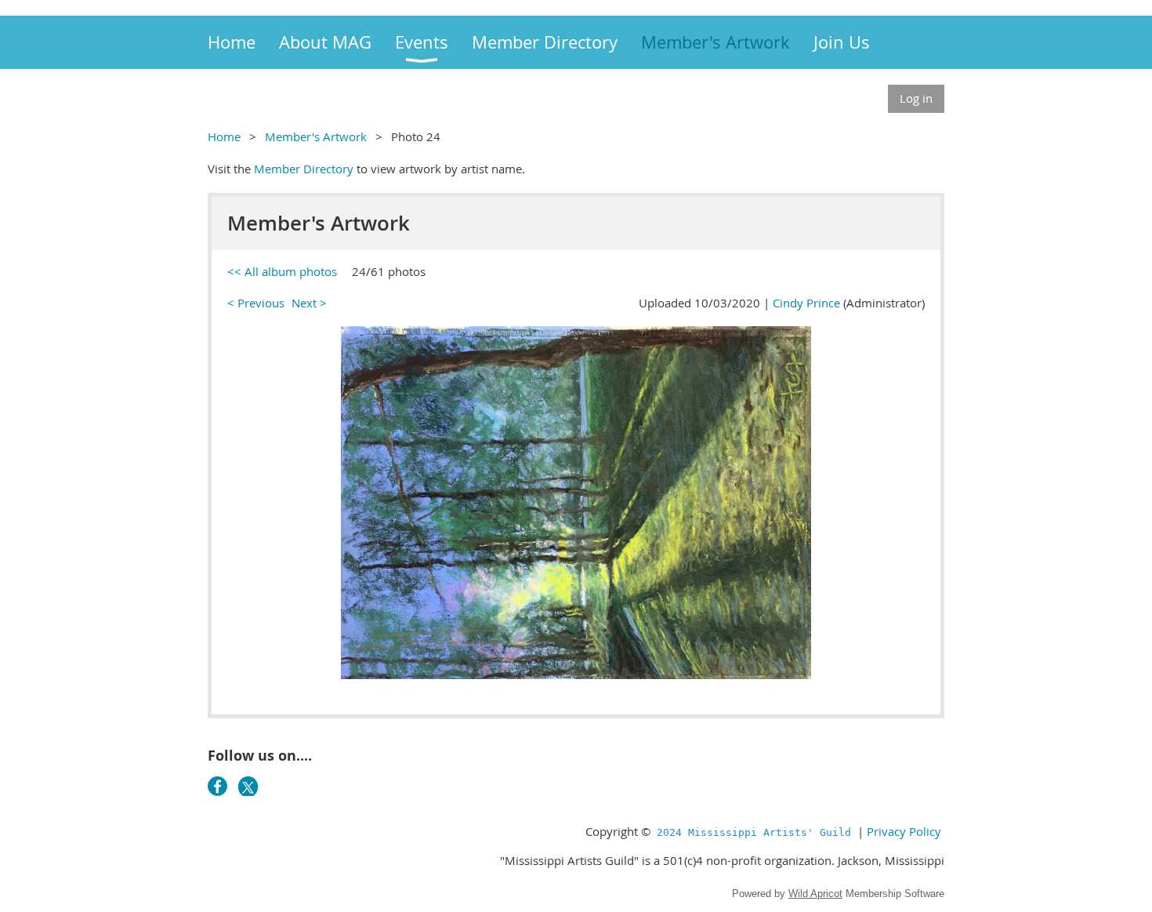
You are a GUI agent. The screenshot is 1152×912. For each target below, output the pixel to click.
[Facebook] (217, 786)
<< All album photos (282, 271)
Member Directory (303, 168)
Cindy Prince (806, 303)
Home (224, 136)
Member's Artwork (316, 136)
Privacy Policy (904, 831)
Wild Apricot (815, 893)
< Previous (255, 303)
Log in (916, 98)
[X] (248, 786)
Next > (309, 303)
